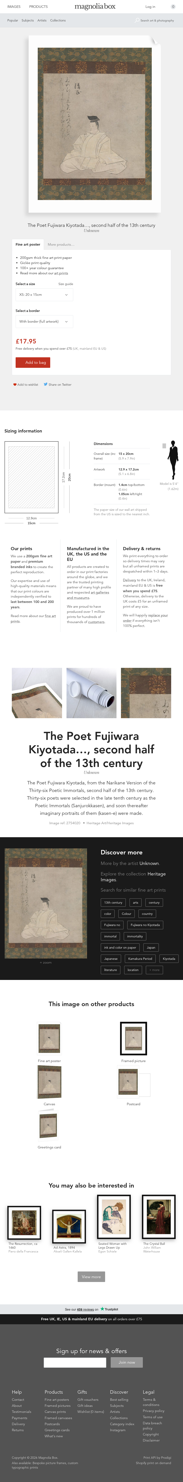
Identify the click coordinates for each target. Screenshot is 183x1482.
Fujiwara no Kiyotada (145, 925)
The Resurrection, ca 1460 (22, 1246)
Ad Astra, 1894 (64, 1248)
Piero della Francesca (23, 1251)
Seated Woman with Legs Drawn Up (112, 1246)
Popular (12, 20)
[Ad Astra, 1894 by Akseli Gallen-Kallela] (69, 1227)
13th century (113, 903)
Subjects (28, 20)
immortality (135, 936)
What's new (54, 1436)
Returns (18, 1430)
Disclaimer (151, 1440)
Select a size (44, 284)
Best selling (119, 1399)
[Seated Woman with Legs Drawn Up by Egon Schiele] (114, 1217)
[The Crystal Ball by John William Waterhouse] (159, 1217)
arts (135, 903)
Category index (122, 1424)
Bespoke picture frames (49, 1463)
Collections (58, 20)
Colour (126, 914)
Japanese (111, 959)
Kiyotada (169, 959)
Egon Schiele (107, 1251)
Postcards (52, 1424)
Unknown (91, 230)
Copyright (151, 1434)
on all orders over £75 (91, 1319)
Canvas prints (55, 1412)
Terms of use (153, 1417)
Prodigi (166, 1458)
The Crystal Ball (154, 1244)
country (147, 914)
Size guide (65, 284)
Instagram (118, 1430)
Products (38, 6)
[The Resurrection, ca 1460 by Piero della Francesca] (24, 1223)
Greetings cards (57, 1430)
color (107, 914)
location (133, 970)
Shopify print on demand (153, 1463)
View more (91, 1276)
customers (96, 622)
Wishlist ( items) (90, 1412)
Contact (18, 1399)
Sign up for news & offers (91, 1351)
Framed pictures (58, 1405)
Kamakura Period (140, 959)
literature (110, 970)
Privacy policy (153, 1411)
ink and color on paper (120, 947)
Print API (149, 1458)
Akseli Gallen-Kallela (68, 1251)
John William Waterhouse (152, 1249)
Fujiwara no (112, 925)
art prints (61, 273)
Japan (151, 947)
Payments (19, 1418)
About (17, 1405)
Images (14, 6)
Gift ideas (85, 1405)
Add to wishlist (27, 385)
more (156, 970)
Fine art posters (57, 1399)
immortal (110, 936)
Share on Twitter (60, 385)
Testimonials (21, 1412)
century (154, 903)
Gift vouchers (87, 1399)
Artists (41, 20)
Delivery (129, 580)
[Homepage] (91, 7)
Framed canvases (58, 1418)
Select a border (28, 311)
